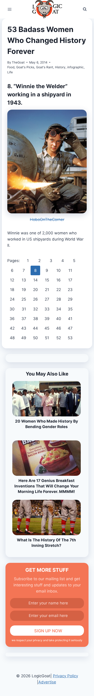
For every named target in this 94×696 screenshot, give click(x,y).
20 (35, 289)
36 (12, 318)
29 (70, 299)
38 (35, 318)
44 (35, 328)
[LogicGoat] (47, 9)
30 (12, 309)
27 (47, 299)
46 (58, 328)
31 (24, 309)
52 (58, 338)
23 (70, 289)
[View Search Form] (85, 9)
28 (58, 299)
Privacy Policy (65, 676)
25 (23, 299)
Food (10, 67)
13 (24, 280)
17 (70, 280)
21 (47, 289)
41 (70, 318)
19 (24, 289)
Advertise (47, 682)
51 (47, 338)
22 (58, 289)
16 (58, 280)
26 (35, 299)
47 (70, 328)
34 (58, 309)
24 (12, 299)
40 (58, 318)
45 (46, 328)
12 (12, 280)
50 (35, 338)
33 (47, 309)
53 (70, 338)
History (60, 67)
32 (35, 309)
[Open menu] (9, 9)
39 (47, 318)
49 (23, 338)
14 (35, 280)
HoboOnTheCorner (47, 219)
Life (10, 72)
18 (12, 289)
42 (12, 328)
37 (23, 318)
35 (70, 309)
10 (58, 270)
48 (12, 338)
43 (23, 328)
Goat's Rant (44, 67)
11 (70, 270)
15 (47, 280)
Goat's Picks (25, 67)
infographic (75, 67)
